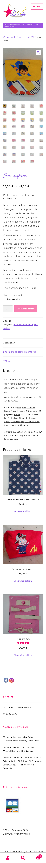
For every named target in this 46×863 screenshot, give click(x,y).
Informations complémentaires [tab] (19, 351)
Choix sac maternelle (13, 295)
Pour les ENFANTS (26, 37)
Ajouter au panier (26, 308)
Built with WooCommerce (16, 833)
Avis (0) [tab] (7, 360)
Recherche (23, 858)
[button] (38, 52)
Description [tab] (9, 343)
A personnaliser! (23, 511)
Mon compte (7, 858)
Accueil (11, 37)
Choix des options (23, 581)
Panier (36, 855)
